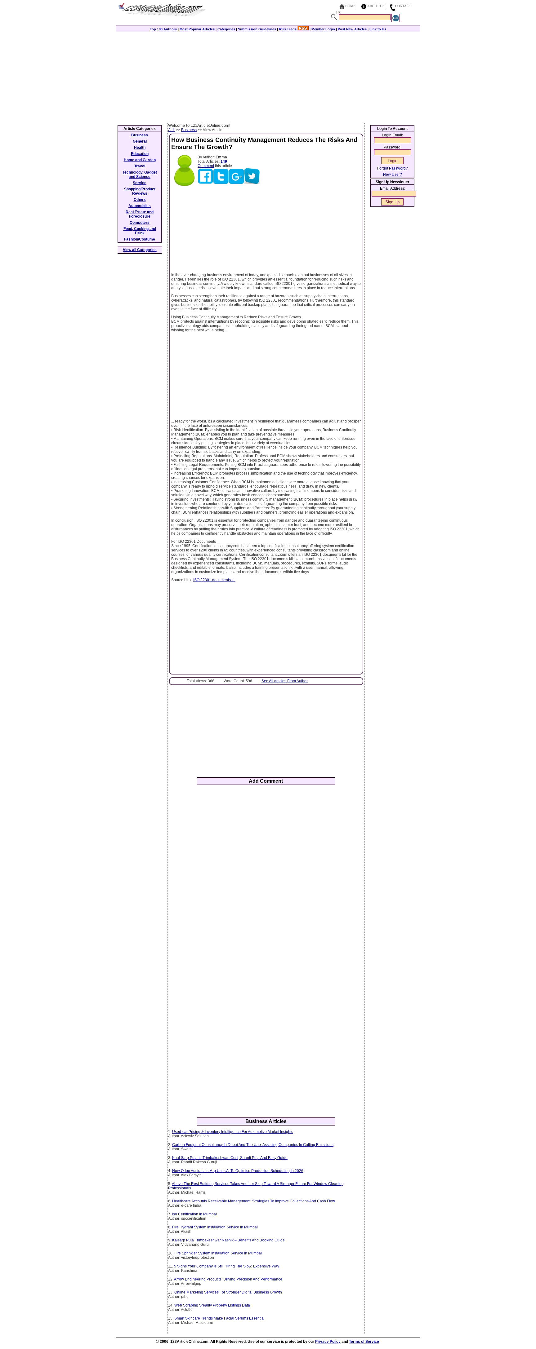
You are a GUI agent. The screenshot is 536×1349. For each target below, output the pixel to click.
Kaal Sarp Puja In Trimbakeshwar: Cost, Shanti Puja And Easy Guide (230, 1158)
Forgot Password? (392, 168)
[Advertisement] (268, 76)
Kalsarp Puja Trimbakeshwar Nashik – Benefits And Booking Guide (228, 1240)
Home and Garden (140, 160)
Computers (140, 222)
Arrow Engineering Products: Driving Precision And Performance (228, 1279)
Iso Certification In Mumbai (194, 1214)
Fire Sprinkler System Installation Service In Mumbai (218, 1253)
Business (189, 130)
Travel (139, 166)
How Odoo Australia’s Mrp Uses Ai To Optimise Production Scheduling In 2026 (237, 1171)
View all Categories (140, 250)
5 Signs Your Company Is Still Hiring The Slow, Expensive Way (226, 1266)
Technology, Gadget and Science (140, 174)
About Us (375, 6)
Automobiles (139, 206)
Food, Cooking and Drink (139, 231)
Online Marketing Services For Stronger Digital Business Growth (228, 1292)
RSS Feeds (288, 29)
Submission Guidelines (257, 29)
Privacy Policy (328, 1341)
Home (350, 6)
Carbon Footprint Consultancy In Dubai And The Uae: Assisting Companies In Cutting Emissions (252, 1145)
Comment (206, 166)
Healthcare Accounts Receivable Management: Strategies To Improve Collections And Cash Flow (253, 1201)
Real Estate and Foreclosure (140, 214)
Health (139, 147)
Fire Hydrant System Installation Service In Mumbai (215, 1227)
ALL (171, 130)
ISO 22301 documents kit (214, 580)
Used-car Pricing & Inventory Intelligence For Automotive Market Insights (232, 1132)
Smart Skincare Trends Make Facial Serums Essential (219, 1318)
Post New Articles (352, 29)
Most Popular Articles (197, 29)
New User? (392, 174)
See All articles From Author (284, 681)
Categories (226, 29)
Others (140, 199)
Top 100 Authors (163, 29)
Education (140, 154)
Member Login (323, 29)
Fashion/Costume (139, 239)
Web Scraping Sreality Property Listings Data (212, 1305)
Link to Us (377, 29)
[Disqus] (266, 871)
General (140, 141)
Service (139, 183)
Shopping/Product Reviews (139, 191)
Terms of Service (364, 1341)
